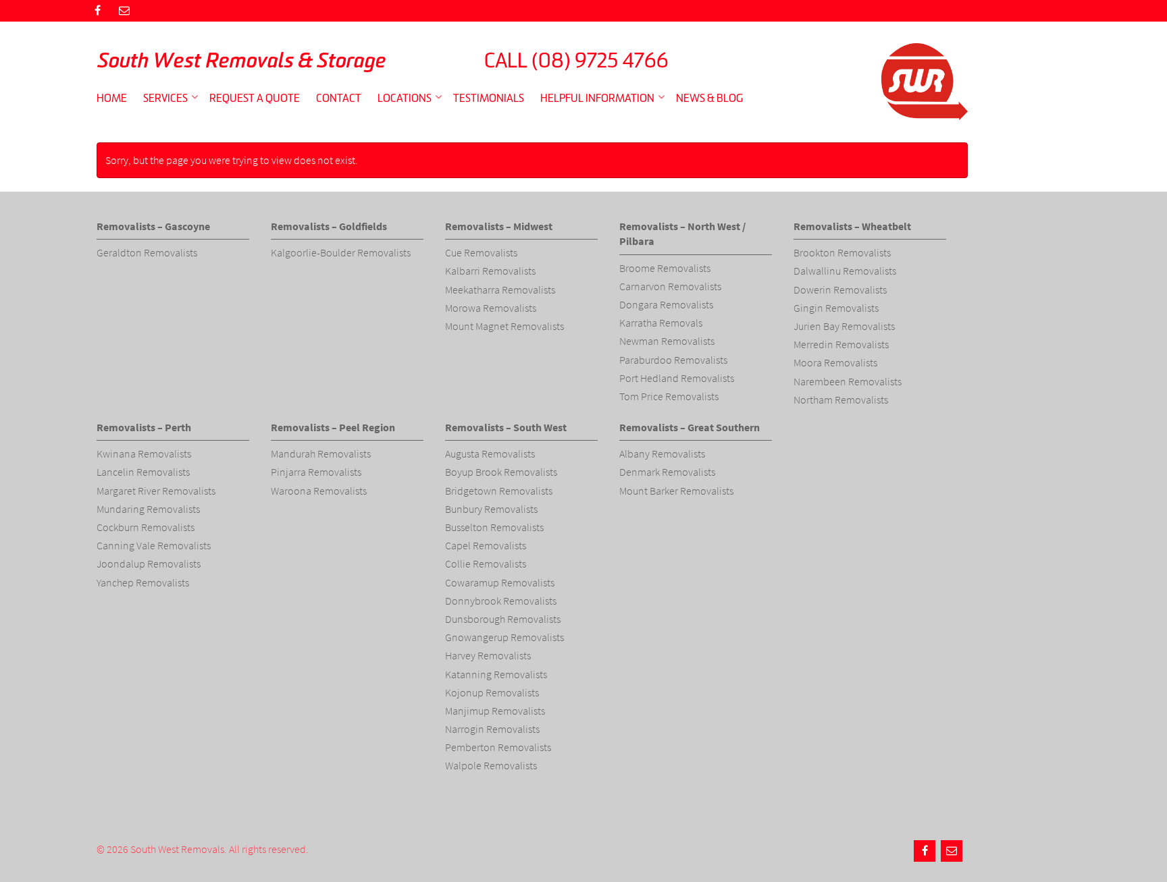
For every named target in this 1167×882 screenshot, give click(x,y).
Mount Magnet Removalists (504, 326)
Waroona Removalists (319, 490)
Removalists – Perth (144, 427)
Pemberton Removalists (498, 747)
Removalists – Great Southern (689, 427)
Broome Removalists (664, 268)
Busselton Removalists (494, 527)
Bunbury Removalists (491, 509)
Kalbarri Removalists (490, 270)
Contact (338, 97)
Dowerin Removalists (840, 289)
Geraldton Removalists (147, 252)
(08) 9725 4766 (600, 60)
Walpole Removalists (491, 765)
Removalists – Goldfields (329, 226)
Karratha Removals (660, 322)
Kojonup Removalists (492, 692)
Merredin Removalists (841, 344)
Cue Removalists (481, 252)
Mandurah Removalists (321, 453)
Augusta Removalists (490, 453)
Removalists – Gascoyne (153, 226)
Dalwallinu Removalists (845, 270)
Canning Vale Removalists (154, 545)
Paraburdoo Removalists (673, 359)
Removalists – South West (506, 427)
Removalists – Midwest (498, 226)
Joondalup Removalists (149, 563)
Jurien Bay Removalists (844, 326)
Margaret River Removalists (156, 490)
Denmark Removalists (667, 471)
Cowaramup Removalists (499, 582)
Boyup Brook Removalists (501, 471)
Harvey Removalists (488, 655)
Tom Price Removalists (669, 396)
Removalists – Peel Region (333, 427)
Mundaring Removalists (148, 509)
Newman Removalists (667, 341)
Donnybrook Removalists (500, 600)
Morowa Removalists (490, 307)
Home (112, 97)
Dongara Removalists (666, 304)
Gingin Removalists (836, 307)
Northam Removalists (841, 399)
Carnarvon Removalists (670, 286)
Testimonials (488, 97)
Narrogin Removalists (492, 729)
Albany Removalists (662, 453)
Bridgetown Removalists (498, 490)
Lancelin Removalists (143, 471)
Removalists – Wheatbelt (852, 226)
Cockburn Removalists (145, 527)
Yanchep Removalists (143, 582)
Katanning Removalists (496, 674)
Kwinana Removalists (144, 453)
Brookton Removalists (842, 252)
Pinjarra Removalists (316, 471)
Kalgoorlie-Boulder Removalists (341, 252)
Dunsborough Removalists (503, 619)
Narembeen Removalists (848, 381)
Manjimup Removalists (495, 710)
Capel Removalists (485, 545)
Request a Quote (254, 97)
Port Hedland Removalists (676, 378)
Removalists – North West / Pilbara (682, 233)
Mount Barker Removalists (676, 490)
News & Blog (709, 97)
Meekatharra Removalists (500, 289)
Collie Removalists (485, 563)
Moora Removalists (835, 362)
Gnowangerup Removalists (504, 637)
